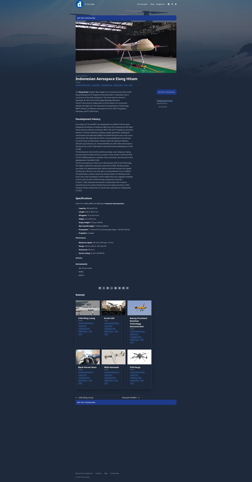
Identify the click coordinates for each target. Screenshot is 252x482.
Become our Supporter (84, 473)
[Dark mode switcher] (175, 4)
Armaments (162, 107)
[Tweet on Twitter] (103, 288)
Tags (105, 473)
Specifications (162, 103)
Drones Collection (81, 76)
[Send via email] (127, 288)
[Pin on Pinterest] (119, 288)
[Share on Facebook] (123, 288)
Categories (160, 4)
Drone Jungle (89, 4)
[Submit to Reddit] (107, 288)
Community (114, 473)
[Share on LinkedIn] (99, 288)
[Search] (172, 4)
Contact (98, 473)
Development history (164, 100)
